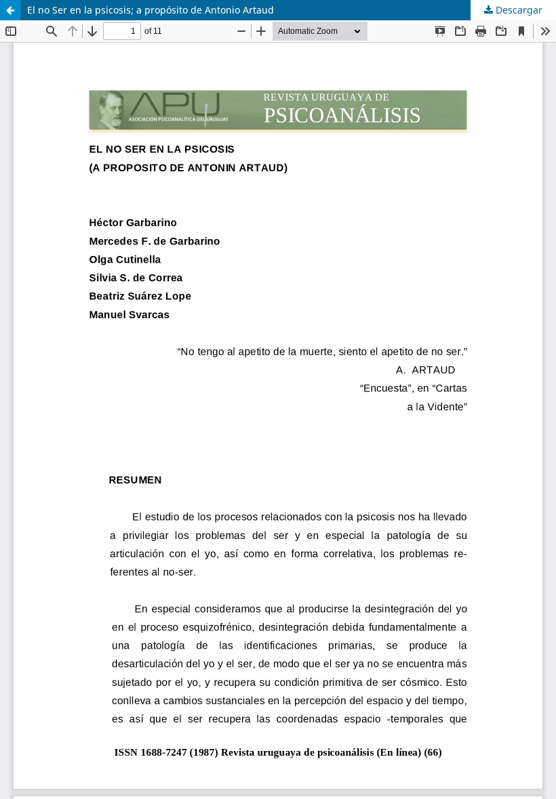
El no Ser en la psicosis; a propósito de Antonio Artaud (150, 9)
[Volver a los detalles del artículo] (10, 10)
